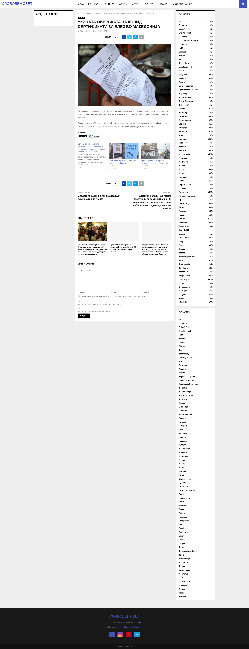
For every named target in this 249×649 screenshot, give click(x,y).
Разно (181, 207)
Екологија (183, 113)
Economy (183, 25)
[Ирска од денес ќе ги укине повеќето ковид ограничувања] (155, 151)
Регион (182, 219)
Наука (181, 181)
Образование (185, 185)
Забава (163, 4)
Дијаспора (183, 94)
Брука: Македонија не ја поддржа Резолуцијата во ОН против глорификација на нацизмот (123, 248)
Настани (182, 177)
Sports (184, 44)
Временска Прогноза (188, 90)
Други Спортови (186, 101)
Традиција (183, 272)
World (181, 71)
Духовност (184, 105)
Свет (181, 230)
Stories (182, 56)
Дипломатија (185, 97)
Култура (149, 4)
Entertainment (185, 33)
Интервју (109, 4)
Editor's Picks (185, 29)
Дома (81, 4)
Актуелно (81, 17)
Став (181, 245)
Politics (182, 48)
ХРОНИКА (183, 302)
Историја (183, 131)
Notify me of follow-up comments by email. (100, 304)
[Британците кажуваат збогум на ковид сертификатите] (124, 151)
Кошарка (183, 147)
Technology (184, 63)
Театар (182, 253)
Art (180, 21)
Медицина (183, 162)
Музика (182, 173)
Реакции (182, 215)
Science (182, 52)
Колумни (123, 4)
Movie (184, 37)
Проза (181, 200)
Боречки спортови (192, 40)
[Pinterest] (129, 634)
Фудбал (182, 295)
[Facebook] (112, 634)
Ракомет (183, 211)
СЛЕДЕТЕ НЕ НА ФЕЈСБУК (47, 14)
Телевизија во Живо (182, 4)
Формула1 (183, 291)
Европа (182, 109)
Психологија (184, 204)
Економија (183, 116)
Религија (183, 222)
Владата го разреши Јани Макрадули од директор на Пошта (99, 197)
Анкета (182, 82)
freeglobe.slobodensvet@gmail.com (129, 627)
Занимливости (185, 120)
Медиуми (183, 158)
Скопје (182, 234)
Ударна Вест (184, 276)
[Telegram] (137, 634)
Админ (82, 31)
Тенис (181, 260)
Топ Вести (183, 268)
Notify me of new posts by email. (94, 311)
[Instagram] (120, 634)
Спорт (135, 4)
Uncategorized (185, 67)
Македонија (184, 154)
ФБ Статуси (184, 279)
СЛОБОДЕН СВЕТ (17, 3)
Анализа (182, 78)
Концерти (183, 143)
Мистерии (183, 169)
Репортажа (184, 226)
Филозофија (184, 287)
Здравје (182, 124)
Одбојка (182, 188)
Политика (93, 4)
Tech (181, 59)
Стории (182, 249)
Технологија (184, 264)
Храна (181, 298)
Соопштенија (185, 238)
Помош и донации (187, 196)
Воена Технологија (187, 86)
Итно (181, 135)
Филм (181, 283)
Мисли (182, 166)
